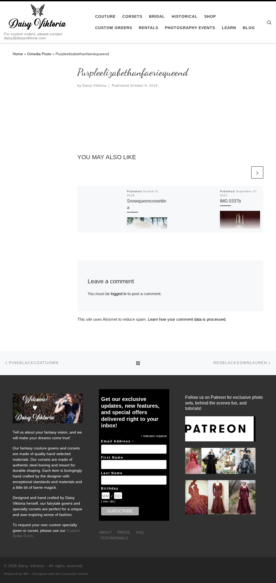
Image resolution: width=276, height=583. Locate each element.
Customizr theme (74, 573)
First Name (112, 457)
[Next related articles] (257, 172)
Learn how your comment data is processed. (187, 319)
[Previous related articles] (244, 172)
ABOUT (105, 532)
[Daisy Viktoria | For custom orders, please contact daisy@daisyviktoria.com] (37, 16)
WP (26, 573)
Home (18, 54)
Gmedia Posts (39, 54)
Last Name (112, 473)
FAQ (140, 532)
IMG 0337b (230, 200)
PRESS (123, 532)
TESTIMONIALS (114, 538)
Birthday (110, 488)
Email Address (117, 441)
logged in (118, 293)
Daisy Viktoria (94, 86)
